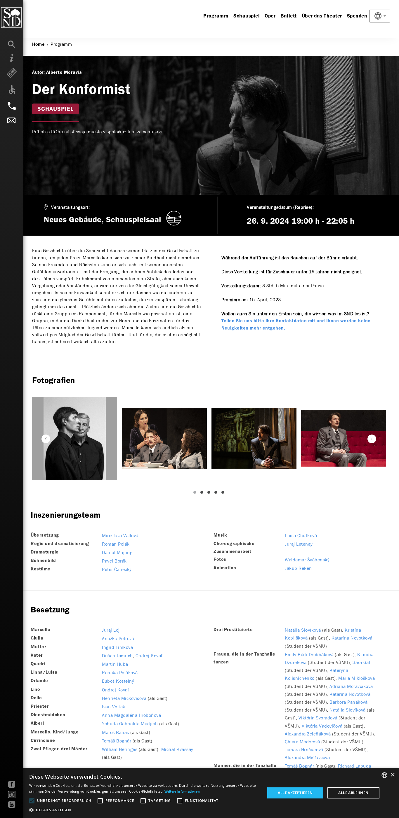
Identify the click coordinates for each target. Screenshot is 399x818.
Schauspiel (246, 16)
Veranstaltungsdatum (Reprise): (280, 207)
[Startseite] (23, 17)
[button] (143, 810)
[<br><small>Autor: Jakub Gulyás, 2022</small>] (74, 438)
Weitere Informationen (182, 791)
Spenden (357, 16)
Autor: (38, 72)
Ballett (288, 16)
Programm (215, 16)
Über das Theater (322, 16)
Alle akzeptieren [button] (295, 792)
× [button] (392, 775)
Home (38, 45)
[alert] (199, 793)
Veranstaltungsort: (70, 207)
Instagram (11, 794)
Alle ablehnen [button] (353, 792)
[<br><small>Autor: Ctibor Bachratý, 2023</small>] (164, 438)
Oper (270, 16)
